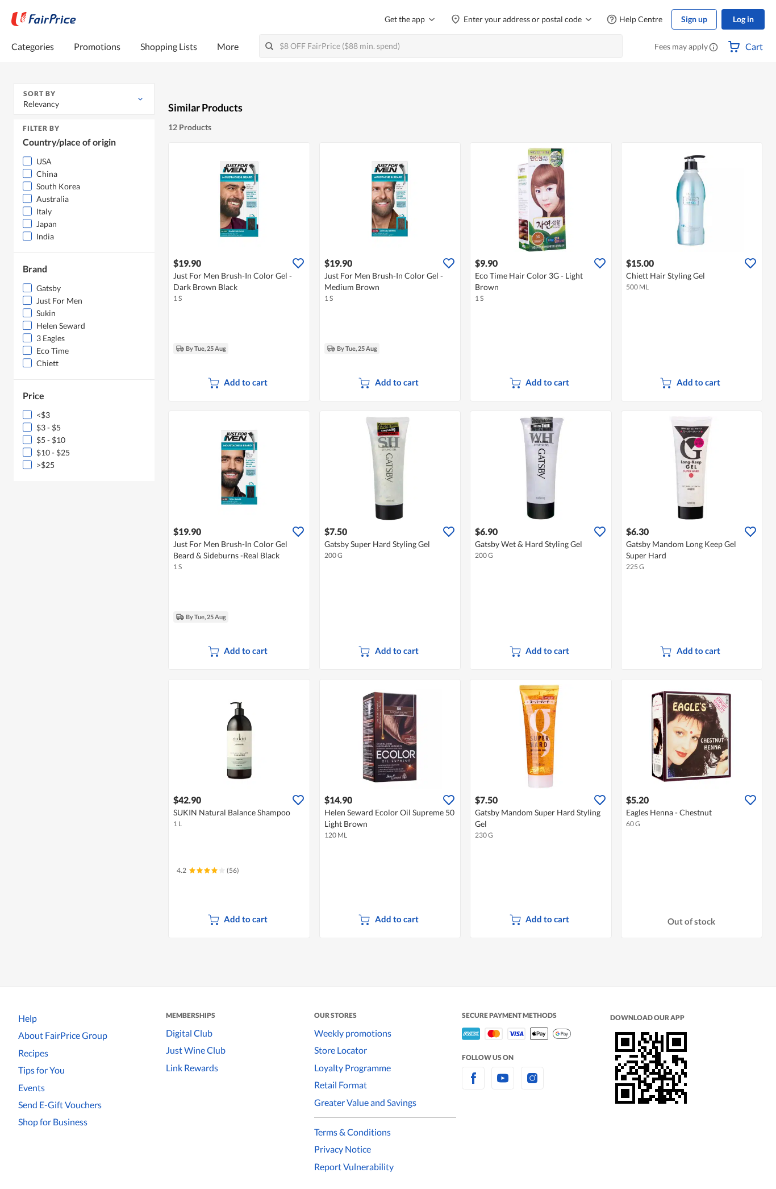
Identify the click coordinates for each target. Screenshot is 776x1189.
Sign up (694, 19)
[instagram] (532, 1084)
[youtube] (502, 1084)
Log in (743, 19)
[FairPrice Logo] (43, 19)
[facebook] (473, 1084)
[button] (713, 48)
